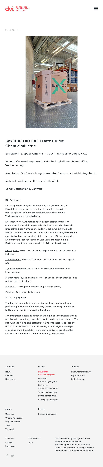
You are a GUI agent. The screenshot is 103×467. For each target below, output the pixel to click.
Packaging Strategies (48, 400)
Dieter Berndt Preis (47, 396)
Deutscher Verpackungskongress (48, 386)
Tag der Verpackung (47, 392)
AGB (31, 442)
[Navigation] (96, 8)
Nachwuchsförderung (81, 372)
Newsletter (10, 379)
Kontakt (9, 442)
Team (8, 425)
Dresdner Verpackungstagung (47, 380)
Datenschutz (34, 439)
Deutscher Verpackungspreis (46, 373)
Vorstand (9, 429)
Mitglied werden (13, 422)
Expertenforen (78, 375)
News (8, 372)
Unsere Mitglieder (13, 418)
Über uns (9, 414)
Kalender (9, 375)
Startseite (9, 439)
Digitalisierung (77, 379)
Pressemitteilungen (47, 414)
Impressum (10, 446)
